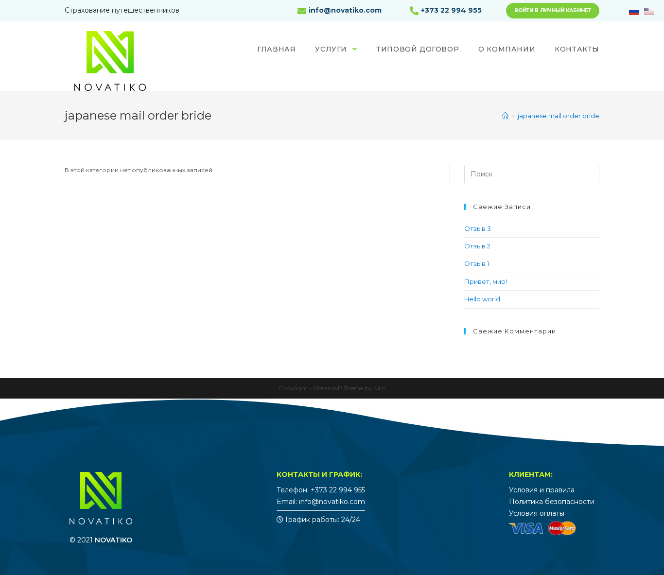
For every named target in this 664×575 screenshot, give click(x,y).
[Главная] (505, 116)
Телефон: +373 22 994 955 (321, 490)
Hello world (482, 299)
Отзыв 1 (476, 263)
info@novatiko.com (345, 10)
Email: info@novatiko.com (321, 501)
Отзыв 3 (477, 228)
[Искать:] (531, 173)
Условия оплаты (536, 513)
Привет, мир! (485, 281)
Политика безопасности (551, 501)
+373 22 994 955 (451, 10)
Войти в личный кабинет (552, 10)
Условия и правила (542, 490)
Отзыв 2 (477, 246)
